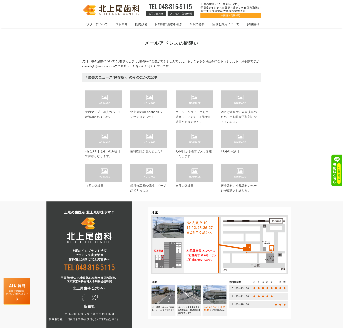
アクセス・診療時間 (181, 13)
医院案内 (122, 24)
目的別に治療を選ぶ (168, 24)
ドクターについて (96, 24)
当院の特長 (197, 24)
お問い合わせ (156, 13)
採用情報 (253, 24)
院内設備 (141, 24)
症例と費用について (225, 24)
